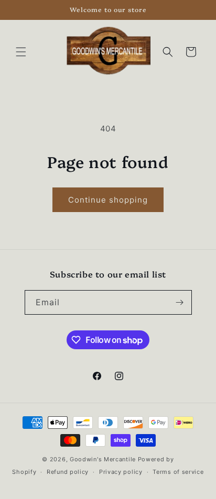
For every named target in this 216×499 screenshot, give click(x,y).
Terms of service (178, 471)
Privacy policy (121, 471)
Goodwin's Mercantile (103, 459)
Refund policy (68, 471)
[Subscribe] (179, 302)
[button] (21, 51)
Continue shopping (108, 200)
